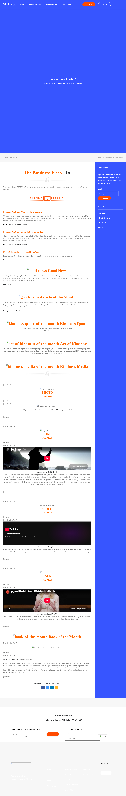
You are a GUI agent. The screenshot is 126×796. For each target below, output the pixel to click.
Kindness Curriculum (71, 791)
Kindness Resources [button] (51, 4)
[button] (116, 4)
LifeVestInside (77, 87)
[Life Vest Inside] (9, 4)
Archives (58, 690)
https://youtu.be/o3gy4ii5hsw (47, 553)
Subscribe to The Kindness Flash (43, 690)
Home (99, 164)
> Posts (100, 233)
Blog (63, 4)
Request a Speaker (88, 781)
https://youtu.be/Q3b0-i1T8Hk (47, 478)
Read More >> (22, 230)
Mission (49, 775)
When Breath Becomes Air (12, 665)
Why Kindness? (52, 792)
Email (100, 195)
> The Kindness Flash (105, 229)
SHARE (59, 416)
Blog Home (102, 219)
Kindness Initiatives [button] (35, 4)
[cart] (121, 4)
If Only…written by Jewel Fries (13, 317)
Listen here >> (7, 266)
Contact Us (86, 775)
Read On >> (7, 290)
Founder (49, 787)
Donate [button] (106, 779)
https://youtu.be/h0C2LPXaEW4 (47, 620)
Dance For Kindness (71, 775)
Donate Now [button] (52, 740)
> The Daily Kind (104, 224)
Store (69, 4)
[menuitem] (23, 4)
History (49, 781)
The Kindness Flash (62, 87)
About (22, 4)
